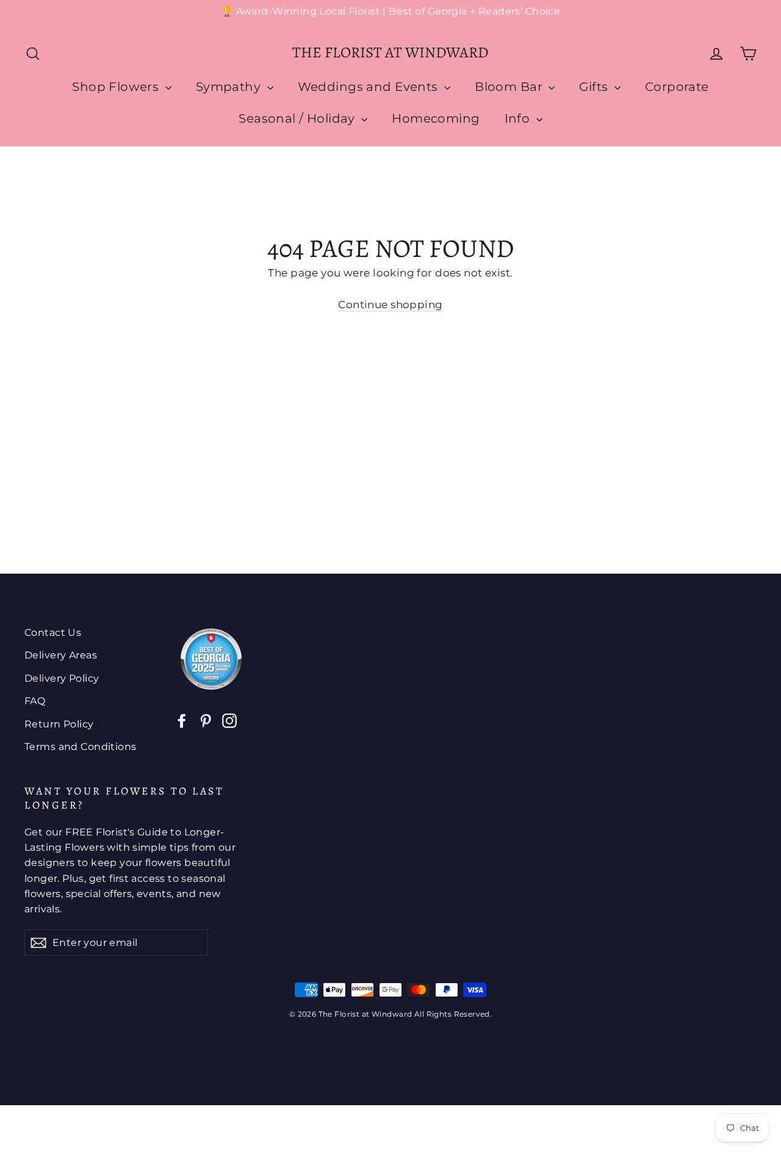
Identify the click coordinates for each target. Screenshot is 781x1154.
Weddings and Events (370, 86)
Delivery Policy (61, 678)
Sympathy (230, 86)
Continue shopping (390, 304)
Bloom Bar (510, 86)
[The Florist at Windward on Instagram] (229, 720)
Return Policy (59, 724)
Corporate (677, 86)
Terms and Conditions (80, 746)
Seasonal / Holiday (298, 118)
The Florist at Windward (390, 52)
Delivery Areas (60, 655)
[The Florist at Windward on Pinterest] (205, 720)
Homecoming (436, 118)
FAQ (34, 701)
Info (519, 118)
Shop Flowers (117, 86)
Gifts (595, 86)
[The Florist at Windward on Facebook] (182, 720)
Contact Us (52, 632)
